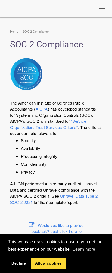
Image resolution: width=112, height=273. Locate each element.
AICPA (42, 109)
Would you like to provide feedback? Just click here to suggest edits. (56, 231)
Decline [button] (18, 263)
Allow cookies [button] (48, 263)
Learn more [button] (84, 249)
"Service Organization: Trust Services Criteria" (48, 124)
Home (14, 31)
